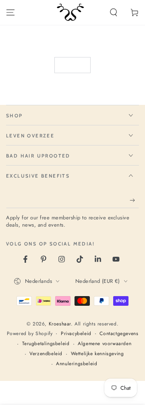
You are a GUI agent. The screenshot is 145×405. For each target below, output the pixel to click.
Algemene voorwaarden (104, 343)
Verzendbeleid (45, 353)
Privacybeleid (76, 333)
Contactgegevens (118, 333)
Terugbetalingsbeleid (46, 343)
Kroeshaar (60, 323)
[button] (113, 12)
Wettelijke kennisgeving (97, 353)
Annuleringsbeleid (76, 363)
